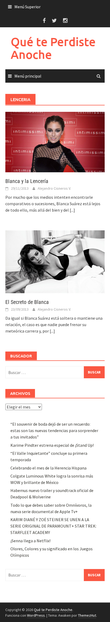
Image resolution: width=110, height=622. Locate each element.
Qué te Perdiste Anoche (53, 48)
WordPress (36, 615)
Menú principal (27, 76)
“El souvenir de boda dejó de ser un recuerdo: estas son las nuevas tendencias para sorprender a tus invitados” (54, 430)
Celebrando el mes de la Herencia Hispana (48, 468)
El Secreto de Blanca (27, 302)
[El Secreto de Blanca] (55, 261)
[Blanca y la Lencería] (55, 141)
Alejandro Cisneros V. (54, 188)
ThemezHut (87, 615)
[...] (72, 210)
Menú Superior (27, 6)
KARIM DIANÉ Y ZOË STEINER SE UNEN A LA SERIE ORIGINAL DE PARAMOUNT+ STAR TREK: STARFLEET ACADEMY (53, 526)
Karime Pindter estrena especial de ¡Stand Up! (52, 445)
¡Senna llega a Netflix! (30, 540)
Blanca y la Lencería (26, 181)
